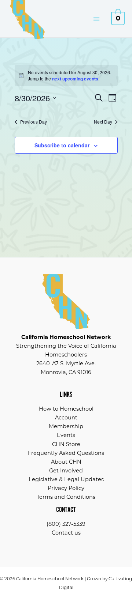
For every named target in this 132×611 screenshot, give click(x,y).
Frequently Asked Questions (66, 453)
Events (66, 435)
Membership (66, 426)
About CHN (66, 462)
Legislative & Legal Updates (66, 479)
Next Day (103, 122)
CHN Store (66, 444)
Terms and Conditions (66, 497)
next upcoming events (75, 78)
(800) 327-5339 (66, 524)
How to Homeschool (66, 409)
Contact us (66, 532)
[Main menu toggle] (96, 18)
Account (66, 417)
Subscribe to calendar (61, 145)
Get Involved (66, 470)
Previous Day (33, 122)
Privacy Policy (66, 488)
